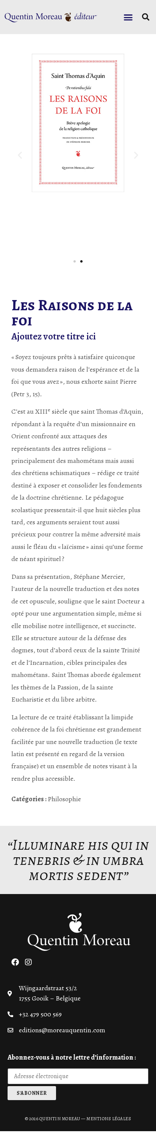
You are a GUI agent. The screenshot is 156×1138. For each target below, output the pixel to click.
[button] (128, 17)
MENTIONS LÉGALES (108, 1119)
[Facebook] (15, 962)
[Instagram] (28, 962)
